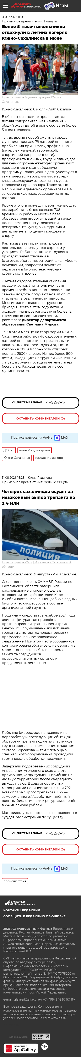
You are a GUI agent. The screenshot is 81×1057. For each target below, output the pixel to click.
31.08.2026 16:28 (13, 478)
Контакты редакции (21, 910)
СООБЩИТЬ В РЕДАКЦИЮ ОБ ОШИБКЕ (34, 916)
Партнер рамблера (17, 1037)
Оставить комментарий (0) (40, 418)
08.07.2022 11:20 (13, 17)
